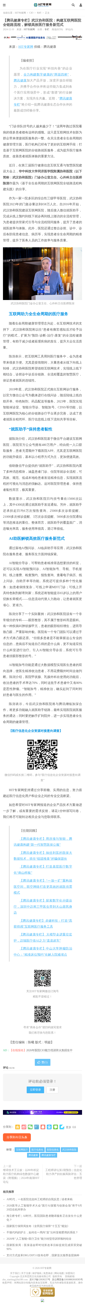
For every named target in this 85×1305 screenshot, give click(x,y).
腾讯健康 (20, 80)
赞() (45, 1062)
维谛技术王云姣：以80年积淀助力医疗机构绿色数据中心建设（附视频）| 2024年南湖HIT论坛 (21, 1176)
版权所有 (57, 1276)
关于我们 (15, 1273)
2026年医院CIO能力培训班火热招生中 (49, 1050)
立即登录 (35, 1089)
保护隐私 (37, 1273)
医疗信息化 (37, 1149)
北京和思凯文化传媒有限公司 (35, 1276)
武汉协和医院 (69, 1149)
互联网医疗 (22, 1149)
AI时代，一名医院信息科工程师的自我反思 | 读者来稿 (40, 1199)
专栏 (39, 12)
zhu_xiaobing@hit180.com (15, 1279)
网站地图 (59, 1273)
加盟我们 (70, 1273)
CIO (31, 12)
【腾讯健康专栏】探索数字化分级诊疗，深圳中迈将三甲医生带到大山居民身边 (43, 906)
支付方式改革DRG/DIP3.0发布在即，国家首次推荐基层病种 (43, 1255)
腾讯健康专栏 (49, 1155)
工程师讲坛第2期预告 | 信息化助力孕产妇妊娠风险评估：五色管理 (63, 1174)
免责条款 (48, 1273)
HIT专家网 (42, 5)
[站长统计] (42, 1300)
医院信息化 (53, 1149)
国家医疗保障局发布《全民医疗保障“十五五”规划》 (38, 1226)
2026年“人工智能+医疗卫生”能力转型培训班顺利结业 (39, 1238)
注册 (52, 1089)
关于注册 (26, 1273)
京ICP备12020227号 (39, 1279)
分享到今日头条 (17, 1137)
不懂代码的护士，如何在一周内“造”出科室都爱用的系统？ (42, 1232)
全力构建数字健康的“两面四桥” (46, 74)
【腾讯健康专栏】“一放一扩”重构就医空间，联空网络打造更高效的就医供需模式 (43, 886)
